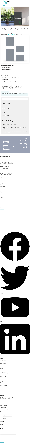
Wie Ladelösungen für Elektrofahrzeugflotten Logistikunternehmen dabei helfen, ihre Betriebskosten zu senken (15, 132)
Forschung (4, 116)
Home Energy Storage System (8, 93)
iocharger (13, 388)
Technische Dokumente (3, 385)
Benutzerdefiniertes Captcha (5, 203)
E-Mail (1, 418)
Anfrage (1, 195)
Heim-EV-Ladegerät (3, 360)
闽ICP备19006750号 (17, 388)
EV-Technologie (4, 112)
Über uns (1, 381)
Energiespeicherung (3, 372)
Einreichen (2, 442)
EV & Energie (4, 109)
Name (1, 177)
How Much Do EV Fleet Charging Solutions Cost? (9, 129)
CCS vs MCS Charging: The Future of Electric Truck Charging (11, 124)
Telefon (1, 190)
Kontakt (1, 386)
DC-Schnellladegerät (3, 363)
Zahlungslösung (2, 375)
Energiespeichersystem (3, 364)
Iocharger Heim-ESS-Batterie (12, 34)
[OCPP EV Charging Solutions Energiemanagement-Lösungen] (7, 1)
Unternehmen (2, 186)
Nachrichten (2, 384)
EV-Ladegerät (4, 111)
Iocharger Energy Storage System (19, 93)
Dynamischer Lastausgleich (4, 373)
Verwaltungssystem (3, 376)
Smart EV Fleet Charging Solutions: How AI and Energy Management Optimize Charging (14, 128)
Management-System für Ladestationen (6, 366)
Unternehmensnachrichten (6, 108)
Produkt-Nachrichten (5, 115)
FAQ (0, 382)
